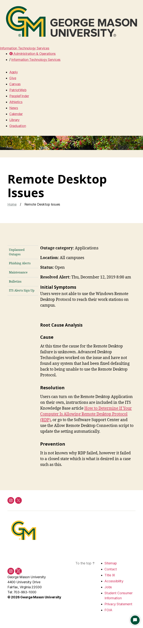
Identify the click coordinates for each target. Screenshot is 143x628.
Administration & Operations (34, 54)
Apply (13, 72)
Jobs (108, 587)
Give (12, 78)
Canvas (14, 84)
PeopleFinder (19, 96)
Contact (110, 569)
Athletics (16, 102)
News (13, 108)
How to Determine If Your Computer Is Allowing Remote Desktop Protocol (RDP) (86, 414)
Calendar (16, 114)
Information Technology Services (24, 48)
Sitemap (110, 563)
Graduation (17, 126)
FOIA (108, 610)
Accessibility (113, 581)
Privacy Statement (118, 604)
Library (14, 120)
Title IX (109, 575)
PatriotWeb (17, 90)
